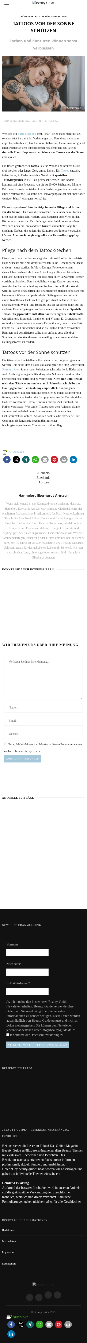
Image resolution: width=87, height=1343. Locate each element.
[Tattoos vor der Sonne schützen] (43, 83)
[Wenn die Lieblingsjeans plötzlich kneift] (59, 581)
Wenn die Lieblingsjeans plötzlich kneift (44, 895)
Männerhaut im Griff (43, 862)
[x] (48, 1295)
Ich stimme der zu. (36, 1035)
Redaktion (8, 1230)
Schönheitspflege (54, 16)
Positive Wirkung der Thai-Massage (45, 1110)
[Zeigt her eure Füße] (10, 1078)
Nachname (13, 964)
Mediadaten (9, 1241)
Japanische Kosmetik (16, 589)
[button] (7, 459)
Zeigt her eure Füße (35, 1078)
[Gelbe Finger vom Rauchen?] (10, 1096)
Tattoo (65, 170)
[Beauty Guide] (43, 1284)
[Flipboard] (57, 1295)
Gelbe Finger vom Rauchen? (40, 1094)
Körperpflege (30, 16)
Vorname (12, 944)
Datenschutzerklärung (45, 1035)
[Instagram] (38, 1297)
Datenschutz (9, 1263)
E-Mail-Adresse (18, 983)
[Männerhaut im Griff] (43, 833)
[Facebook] (29, 1297)
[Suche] (80, 4)
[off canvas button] (6, 4)
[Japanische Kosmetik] (18, 581)
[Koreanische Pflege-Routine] (16, 610)
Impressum (8, 1252)
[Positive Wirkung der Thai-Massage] (10, 1112)
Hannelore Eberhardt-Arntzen (23, 121)
